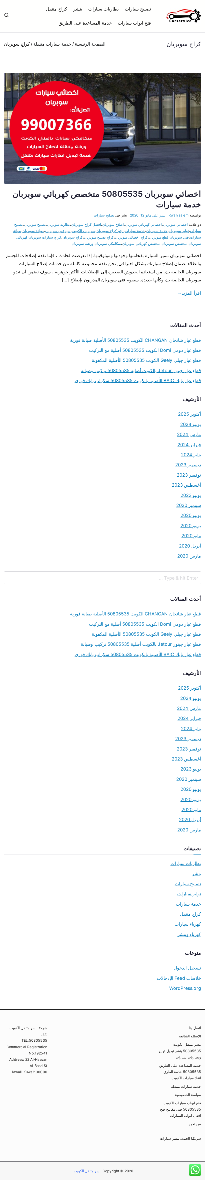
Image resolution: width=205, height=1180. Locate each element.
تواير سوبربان (179, 231)
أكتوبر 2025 (189, 414)
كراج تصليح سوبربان (99, 237)
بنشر (77, 9)
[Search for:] (102, 578)
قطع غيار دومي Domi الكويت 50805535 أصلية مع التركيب (145, 350)
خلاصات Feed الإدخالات (179, 978)
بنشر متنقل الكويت (87, 1171)
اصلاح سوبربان (113, 224)
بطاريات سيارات (103, 9)
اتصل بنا (195, 1028)
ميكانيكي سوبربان (108, 243)
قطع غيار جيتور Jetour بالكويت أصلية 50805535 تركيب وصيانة (141, 370)
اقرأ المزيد (191, 293)
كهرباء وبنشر (189, 934)
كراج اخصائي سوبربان (131, 237)
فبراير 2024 (189, 444)
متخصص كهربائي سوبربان (141, 243)
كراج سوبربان (72, 237)
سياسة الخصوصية (188, 1095)
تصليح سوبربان (35, 224)
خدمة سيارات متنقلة (186, 1086)
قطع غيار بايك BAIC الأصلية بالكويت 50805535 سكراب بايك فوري (138, 380)
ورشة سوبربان (83, 243)
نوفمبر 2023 (189, 475)
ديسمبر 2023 (188, 464)
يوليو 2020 (190, 515)
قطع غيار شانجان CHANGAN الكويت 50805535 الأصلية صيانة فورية (135, 340)
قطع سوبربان (158, 237)
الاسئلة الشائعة (190, 1036)
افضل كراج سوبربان (86, 224)
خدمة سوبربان (157, 231)
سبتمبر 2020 (188, 505)
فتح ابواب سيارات (134, 23)
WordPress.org (185, 988)
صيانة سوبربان (33, 231)
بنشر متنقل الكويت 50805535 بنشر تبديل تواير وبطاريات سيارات (179, 1050)
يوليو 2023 (190, 495)
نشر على (148, 215)
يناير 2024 (191, 454)
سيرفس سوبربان (57, 231)
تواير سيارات (189, 893)
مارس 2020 (189, 556)
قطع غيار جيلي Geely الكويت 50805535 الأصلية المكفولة (146, 360)
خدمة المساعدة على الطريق (85, 23)
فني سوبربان (179, 237)
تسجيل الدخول (187, 968)
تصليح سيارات (138, 9)
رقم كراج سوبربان (110, 231)
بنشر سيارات (169, 1138)
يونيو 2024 (190, 424)
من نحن (195, 1124)
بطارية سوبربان (58, 224)
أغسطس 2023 (186, 485)
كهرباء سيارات (187, 924)
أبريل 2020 (190, 546)
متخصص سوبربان (175, 243)
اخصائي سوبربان (175, 224)
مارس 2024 (189, 434)
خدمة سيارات (135, 231)
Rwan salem (178, 215)
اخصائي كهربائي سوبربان (143, 224)
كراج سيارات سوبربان (45, 237)
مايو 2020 (191, 535)
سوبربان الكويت (83, 231)
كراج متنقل (56, 9)
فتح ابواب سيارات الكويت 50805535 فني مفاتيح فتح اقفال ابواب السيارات (180, 1109)
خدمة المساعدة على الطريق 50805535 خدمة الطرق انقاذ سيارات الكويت (180, 1071)
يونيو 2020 (190, 525)
